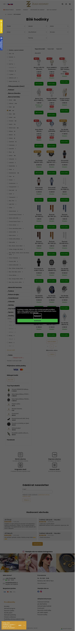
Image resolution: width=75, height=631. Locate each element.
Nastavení (37, 316)
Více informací (34, 313)
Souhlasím (37, 320)
